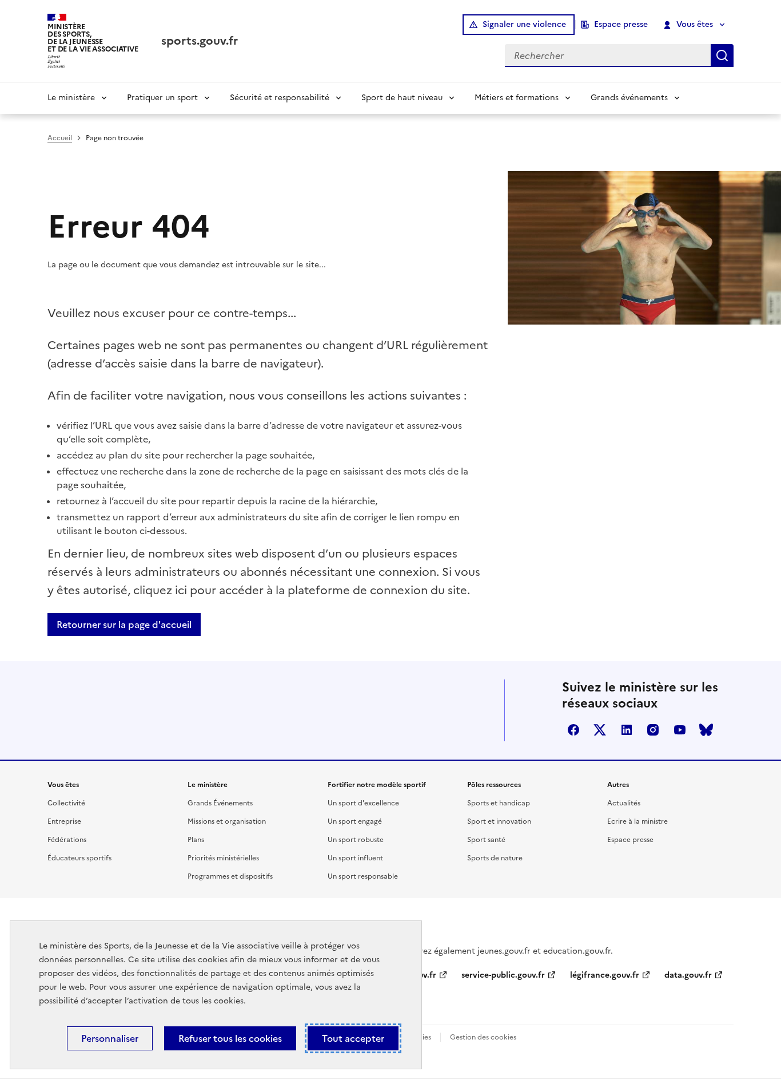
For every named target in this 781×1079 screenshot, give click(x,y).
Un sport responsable (363, 876)
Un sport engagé (355, 821)
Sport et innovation (499, 821)
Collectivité (66, 803)
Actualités (623, 803)
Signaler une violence (524, 24)
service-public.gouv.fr (503, 975)
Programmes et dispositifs (230, 876)
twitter (599, 729)
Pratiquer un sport (162, 98)
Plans (196, 840)
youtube (679, 729)
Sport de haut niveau (402, 98)
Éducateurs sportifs (79, 858)
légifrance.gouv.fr (604, 975)
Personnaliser (109, 1038)
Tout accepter (353, 1038)
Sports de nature (495, 858)
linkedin (626, 729)
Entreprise (64, 821)
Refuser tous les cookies (230, 1038)
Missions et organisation (227, 821)
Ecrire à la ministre (637, 821)
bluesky (706, 729)
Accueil (59, 138)
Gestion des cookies (483, 1037)
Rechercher (722, 55)
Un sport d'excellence (363, 803)
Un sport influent (355, 858)
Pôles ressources (494, 785)
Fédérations (66, 840)
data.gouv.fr (688, 975)
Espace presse (621, 24)
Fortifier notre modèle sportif (377, 785)
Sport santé (486, 840)
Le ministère (71, 98)
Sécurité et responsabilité (279, 98)
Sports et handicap (498, 803)
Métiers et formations (517, 98)
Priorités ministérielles (223, 858)
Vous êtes (694, 24)
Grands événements (629, 98)
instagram (652, 729)
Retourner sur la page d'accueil (124, 624)
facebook (573, 729)
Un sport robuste (356, 840)
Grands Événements (220, 803)
